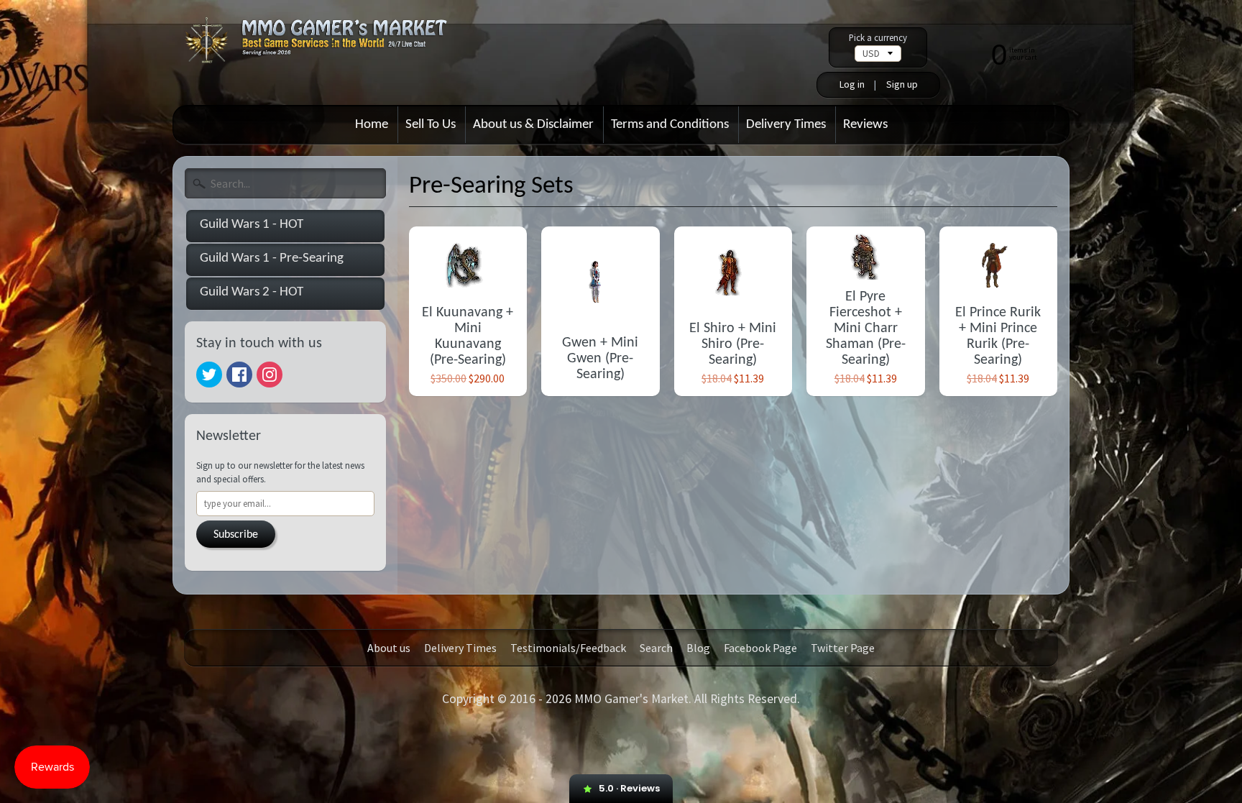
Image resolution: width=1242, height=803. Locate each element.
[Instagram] (269, 374)
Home (371, 125)
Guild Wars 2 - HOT (251, 292)
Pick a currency (878, 37)
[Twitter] (209, 374)
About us (388, 648)
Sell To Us (430, 125)
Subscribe (235, 535)
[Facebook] (239, 374)
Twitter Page (843, 648)
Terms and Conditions (670, 125)
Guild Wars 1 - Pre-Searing (272, 258)
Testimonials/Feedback (568, 648)
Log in (852, 84)
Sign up (902, 84)
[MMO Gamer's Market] (325, 47)
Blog (698, 648)
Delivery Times (786, 125)
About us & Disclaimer (533, 125)
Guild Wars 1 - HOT (251, 224)
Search (656, 648)
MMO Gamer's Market (631, 699)
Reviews (865, 125)
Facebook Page (760, 648)
